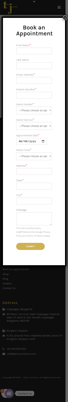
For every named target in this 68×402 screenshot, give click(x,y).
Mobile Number (26, 89)
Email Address (25, 74)
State (20, 180)
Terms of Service (35, 235)
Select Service (25, 119)
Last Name (22, 59)
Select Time (23, 150)
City (19, 195)
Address (21, 165)
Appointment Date (27, 135)
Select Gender (25, 104)
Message (21, 209)
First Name (23, 45)
